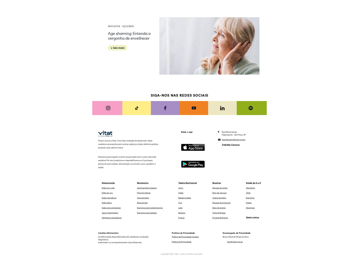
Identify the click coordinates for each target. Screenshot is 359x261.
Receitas (216, 183)
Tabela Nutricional (187, 183)
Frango (181, 217)
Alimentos (250, 188)
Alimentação (108, 183)
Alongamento (143, 198)
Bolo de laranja (219, 208)
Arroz (180, 188)
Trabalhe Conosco (231, 144)
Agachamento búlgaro (147, 188)
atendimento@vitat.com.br (233, 139)
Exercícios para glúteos (147, 213)
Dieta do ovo (107, 193)
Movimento (143, 183)
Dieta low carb (108, 188)
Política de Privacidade (181, 242)
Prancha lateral (143, 193)
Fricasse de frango (220, 217)
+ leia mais (117, 47)
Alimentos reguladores (111, 217)
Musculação (142, 203)
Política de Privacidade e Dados (185, 237)
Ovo (180, 203)
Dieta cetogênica (109, 198)
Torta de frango (219, 213)
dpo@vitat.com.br (235, 242)
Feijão (180, 193)
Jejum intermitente (110, 213)
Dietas (248, 203)
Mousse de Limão (219, 188)
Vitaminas (250, 208)
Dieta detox (107, 203)
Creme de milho (219, 198)
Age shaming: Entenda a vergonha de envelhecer (129, 36)
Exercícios (250, 198)
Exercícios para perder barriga (150, 208)
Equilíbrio (128, 26)
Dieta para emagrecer (111, 208)
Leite (180, 208)
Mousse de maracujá (221, 203)
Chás (248, 193)
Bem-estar (114, 26)
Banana (181, 213)
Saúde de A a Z (253, 183)
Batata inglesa (184, 198)
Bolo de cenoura (219, 193)
